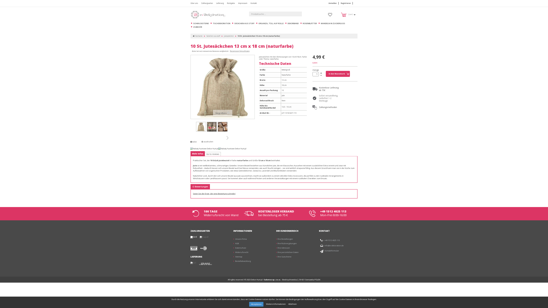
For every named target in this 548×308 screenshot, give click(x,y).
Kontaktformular (332, 250)
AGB (237, 243)
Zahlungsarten (207, 3)
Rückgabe (231, 3)
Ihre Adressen (284, 248)
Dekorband (293, 23)
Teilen (194, 142)
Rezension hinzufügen (240, 51)
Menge (316, 70)
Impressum (242, 3)
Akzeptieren (256, 304)
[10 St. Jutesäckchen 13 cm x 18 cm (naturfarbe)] (201, 126)
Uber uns (194, 3)
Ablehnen (292, 304)
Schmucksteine (201, 23)
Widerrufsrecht (241, 252)
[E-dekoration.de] (209, 14)
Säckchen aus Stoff (244, 23)
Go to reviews (212, 154)
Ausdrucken (208, 141)
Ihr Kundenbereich (287, 230)
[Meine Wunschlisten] (330, 15)
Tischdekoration (221, 23)
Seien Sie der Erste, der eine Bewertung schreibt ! (214, 193)
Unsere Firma (241, 239)
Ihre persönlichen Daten (288, 252)
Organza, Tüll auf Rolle (271, 23)
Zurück (193, 123)
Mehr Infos (197, 153)
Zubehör (197, 27)
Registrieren (346, 3)
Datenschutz (240, 248)
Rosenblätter (310, 23)
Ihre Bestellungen (285, 239)
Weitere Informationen (276, 304)
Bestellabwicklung (243, 261)
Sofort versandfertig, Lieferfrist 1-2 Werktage (328, 98)
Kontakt (254, 3)
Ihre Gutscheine (284, 256)
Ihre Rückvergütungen (287, 243)
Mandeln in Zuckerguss (333, 23)
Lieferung (220, 3)
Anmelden (333, 3)
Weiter (227, 138)
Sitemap (238, 256)
